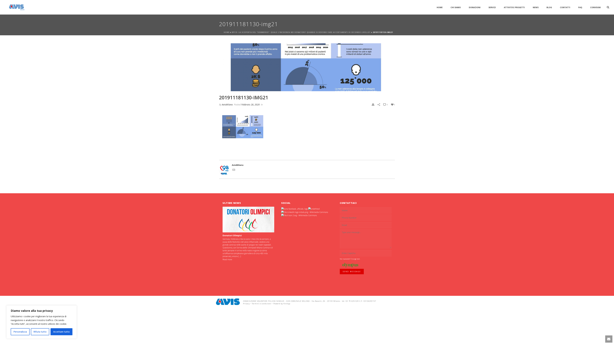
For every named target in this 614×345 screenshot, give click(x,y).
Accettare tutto (61, 331)
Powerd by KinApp (281, 303)
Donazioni (474, 7)
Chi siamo (456, 7)
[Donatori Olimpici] (248, 219)
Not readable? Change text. (350, 259)
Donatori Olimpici (232, 235)
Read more (227, 259)
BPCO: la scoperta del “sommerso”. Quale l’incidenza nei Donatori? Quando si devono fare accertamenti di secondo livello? (301, 32)
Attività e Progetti (514, 7)
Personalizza (20, 331)
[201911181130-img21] (307, 67)
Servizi (492, 7)
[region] (41, 322)
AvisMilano (227, 104)
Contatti (565, 7)
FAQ (580, 7)
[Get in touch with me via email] (233, 170)
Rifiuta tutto (40, 331)
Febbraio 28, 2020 (250, 104)
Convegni (595, 7)
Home (440, 7)
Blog (549, 7)
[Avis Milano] (228, 301)
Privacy (246, 303)
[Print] (373, 104)
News (536, 7)
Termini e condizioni (261, 303)
